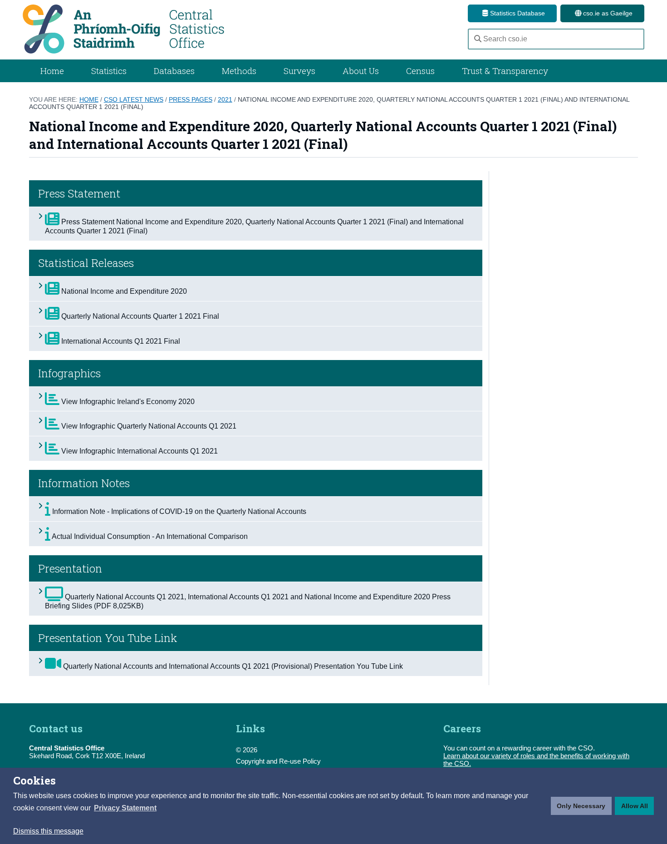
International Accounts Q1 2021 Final (119, 341)
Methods (239, 70)
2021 (225, 99)
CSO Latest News (133, 99)
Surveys (299, 70)
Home (52, 70)
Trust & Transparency (505, 70)
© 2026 (246, 750)
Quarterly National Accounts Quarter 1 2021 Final (139, 316)
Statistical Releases (86, 263)
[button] (125, 808)
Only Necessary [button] (581, 805)
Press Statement (79, 193)
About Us (361, 70)
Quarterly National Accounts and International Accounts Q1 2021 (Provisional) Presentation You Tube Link (232, 666)
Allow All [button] (634, 805)
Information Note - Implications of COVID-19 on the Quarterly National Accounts (178, 511)
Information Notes (84, 483)
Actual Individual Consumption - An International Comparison (149, 536)
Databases (174, 70)
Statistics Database (516, 13)
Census (420, 70)
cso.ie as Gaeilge (607, 13)
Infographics (69, 373)
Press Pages (190, 99)
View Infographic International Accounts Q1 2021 (138, 451)
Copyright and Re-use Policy (278, 761)
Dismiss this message (48, 831)
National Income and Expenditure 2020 (123, 291)
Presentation (70, 568)
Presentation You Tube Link (107, 638)
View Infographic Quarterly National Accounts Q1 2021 (147, 426)
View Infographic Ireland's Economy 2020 (127, 401)
